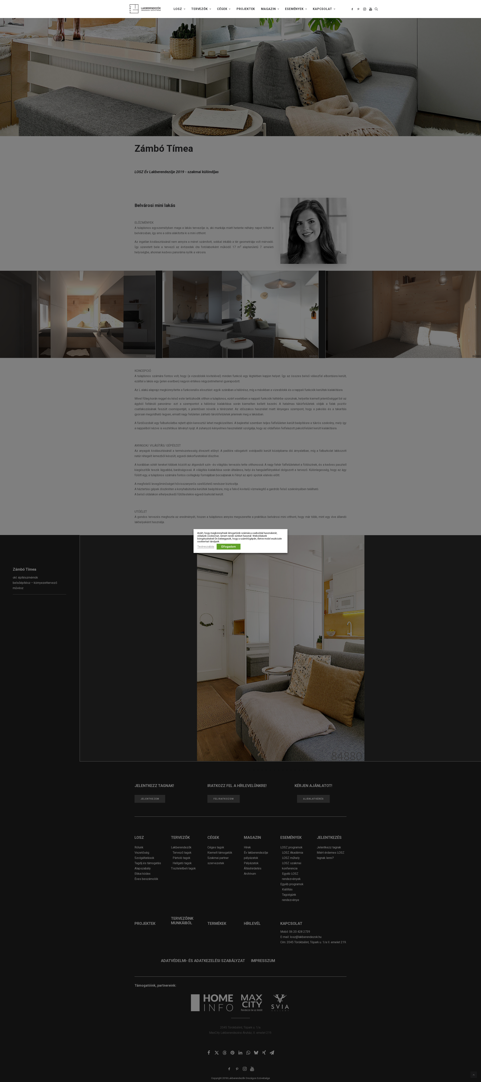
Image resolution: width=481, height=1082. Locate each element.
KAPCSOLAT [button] (322, 9)
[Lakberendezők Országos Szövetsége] (145, 9)
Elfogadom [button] (228, 546)
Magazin (268, 9)
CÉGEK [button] (222, 9)
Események (294, 9)
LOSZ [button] (178, 9)
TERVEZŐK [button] (199, 9)
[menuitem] (179, 9)
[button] (353, 9)
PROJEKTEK (246, 9)
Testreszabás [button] (205, 546)
